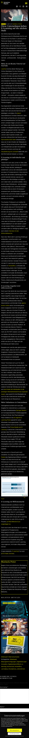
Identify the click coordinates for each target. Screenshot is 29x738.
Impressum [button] (22, 736)
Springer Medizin (21, 410)
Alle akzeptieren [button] (14, 730)
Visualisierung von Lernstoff (9, 151)
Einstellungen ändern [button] (14, 733)
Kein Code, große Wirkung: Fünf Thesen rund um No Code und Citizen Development (14, 649)
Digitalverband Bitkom (14, 664)
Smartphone (12, 669)
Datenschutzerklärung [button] (15, 736)
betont (19, 113)
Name (2, 707)
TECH (14, 603)
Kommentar (4, 687)
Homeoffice (12, 265)
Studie (3, 457)
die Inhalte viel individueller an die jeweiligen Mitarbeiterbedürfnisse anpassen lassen (14, 392)
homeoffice (18, 666)
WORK (9, 638)
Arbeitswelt (13, 659)
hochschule (10, 666)
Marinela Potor (17, 24)
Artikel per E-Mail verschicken (10, 657)
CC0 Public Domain (8, 553)
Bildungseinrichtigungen (8, 661)
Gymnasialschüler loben (8, 139)
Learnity (3, 69)
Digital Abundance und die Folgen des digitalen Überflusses (14, 632)
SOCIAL (14, 620)
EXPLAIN (10, 603)
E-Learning (15, 551)
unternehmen (21, 669)
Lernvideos (4, 669)
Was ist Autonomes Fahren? (12, 616)
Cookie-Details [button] (8, 736)
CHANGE (3, 24)
